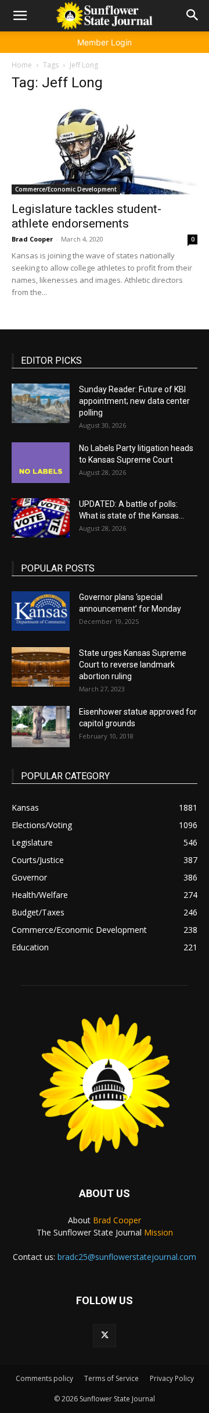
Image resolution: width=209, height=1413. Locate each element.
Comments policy (44, 1378)
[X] (104, 1335)
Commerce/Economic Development (66, 189)
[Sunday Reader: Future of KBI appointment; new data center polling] (41, 404)
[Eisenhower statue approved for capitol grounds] (41, 726)
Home (22, 65)
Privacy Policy (172, 1378)
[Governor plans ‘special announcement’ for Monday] (41, 611)
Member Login (104, 42)
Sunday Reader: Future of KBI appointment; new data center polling (134, 401)
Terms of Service (111, 1378)
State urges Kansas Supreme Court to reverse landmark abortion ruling (132, 664)
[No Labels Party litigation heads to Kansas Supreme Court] (41, 462)
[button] (19, 15)
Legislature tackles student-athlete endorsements (86, 216)
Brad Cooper (32, 239)
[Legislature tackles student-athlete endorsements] (104, 148)
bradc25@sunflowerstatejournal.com (126, 1256)
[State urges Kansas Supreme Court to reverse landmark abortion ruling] (41, 667)
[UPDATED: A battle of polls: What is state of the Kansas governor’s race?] (41, 518)
